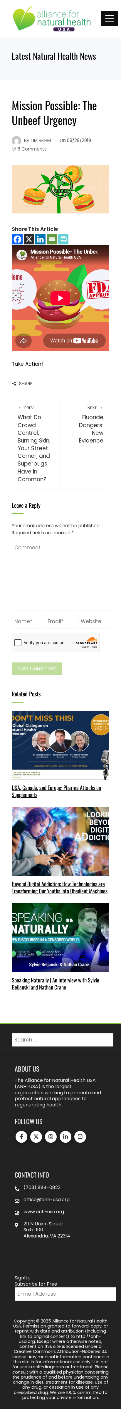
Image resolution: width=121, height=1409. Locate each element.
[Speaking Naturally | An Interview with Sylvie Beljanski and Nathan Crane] (60, 937)
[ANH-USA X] (36, 1137)
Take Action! (27, 364)
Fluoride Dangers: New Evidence (91, 425)
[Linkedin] (40, 239)
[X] (29, 239)
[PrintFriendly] (63, 239)
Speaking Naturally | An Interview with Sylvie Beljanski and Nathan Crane (55, 983)
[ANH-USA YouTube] (80, 1137)
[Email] (52, 239)
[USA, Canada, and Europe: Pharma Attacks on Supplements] (60, 744)
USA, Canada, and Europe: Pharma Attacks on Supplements (56, 791)
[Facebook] (17, 239)
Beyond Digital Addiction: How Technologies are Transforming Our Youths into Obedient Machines (59, 887)
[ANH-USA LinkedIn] (65, 1137)
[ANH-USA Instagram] (51, 1137)
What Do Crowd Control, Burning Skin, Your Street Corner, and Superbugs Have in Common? (34, 444)
